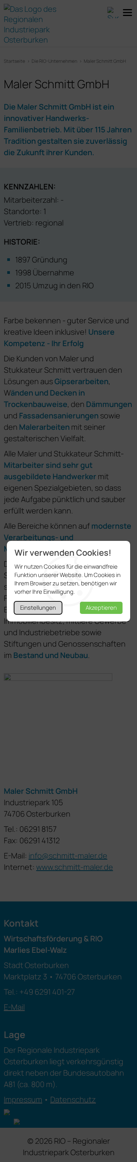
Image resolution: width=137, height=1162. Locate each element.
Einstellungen (38, 608)
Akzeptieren (101, 608)
